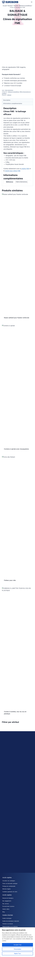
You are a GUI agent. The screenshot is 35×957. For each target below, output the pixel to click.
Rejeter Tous (17, 953)
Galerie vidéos (5, 909)
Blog (3, 911)
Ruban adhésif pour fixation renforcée (16, 318)
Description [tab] (6, 100)
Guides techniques (6, 918)
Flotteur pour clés (10, 580)
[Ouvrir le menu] (31, 2)
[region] (17, 942)
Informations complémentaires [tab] (12, 103)
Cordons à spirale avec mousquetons (16, 449)
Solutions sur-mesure (7, 923)
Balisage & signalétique (13, 91)
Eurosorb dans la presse (8, 906)
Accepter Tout (17, 944)
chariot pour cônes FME (12, 171)
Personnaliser (17, 949)
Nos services (5, 903)
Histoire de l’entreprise (7, 898)
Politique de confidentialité (8, 886)
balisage (9, 95)
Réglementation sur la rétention (10, 926)
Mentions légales (6, 889)
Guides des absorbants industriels (10, 921)
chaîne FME (25, 168)
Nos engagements (6, 901)
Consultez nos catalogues (8, 880)
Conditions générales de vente (9, 891)
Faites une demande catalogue (9, 883)
